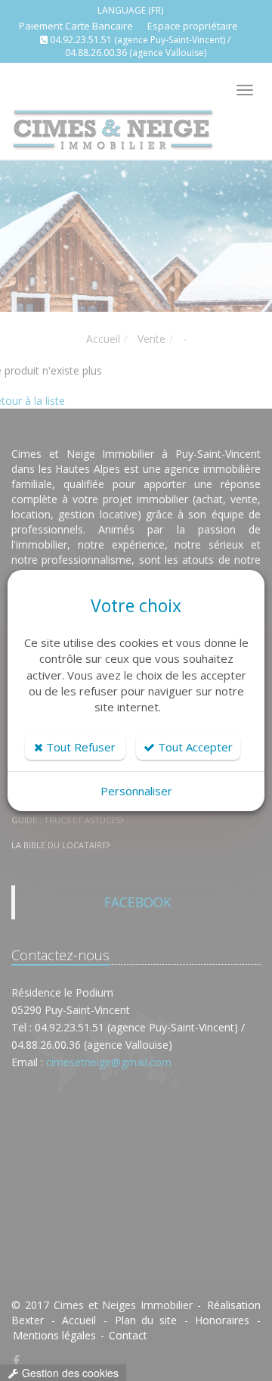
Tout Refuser (79, 746)
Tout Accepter (194, 746)
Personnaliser (136, 790)
